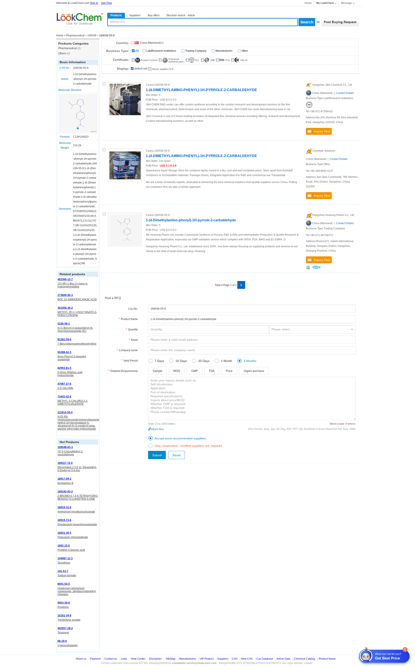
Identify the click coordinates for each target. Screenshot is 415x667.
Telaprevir (63, 632)
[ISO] (309, 104)
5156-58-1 (63, 323)
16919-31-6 (64, 507)
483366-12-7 (65, 279)
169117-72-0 (65, 462)
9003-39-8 (63, 602)
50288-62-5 (64, 352)
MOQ (176, 371)
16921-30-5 (64, 532)
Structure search (175, 15)
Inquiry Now (320, 131)
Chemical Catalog (304, 658)
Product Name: (129, 319)
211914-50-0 (65, 412)
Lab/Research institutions (161, 50)
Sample (157, 371)
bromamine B (65, 483)
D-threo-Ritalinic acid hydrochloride (69, 374)
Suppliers (134, 15)
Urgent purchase (254, 371)
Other (244, 50)
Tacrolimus (63, 562)
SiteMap (171, 658)
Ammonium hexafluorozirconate (76, 511)
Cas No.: (133, 308)
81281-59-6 (64, 339)
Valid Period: (130, 360)
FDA (212, 371)
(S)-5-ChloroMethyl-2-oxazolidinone (70, 453)
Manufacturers (223, 50)
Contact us (110, 658)
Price (229, 371)
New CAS (247, 658)
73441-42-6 (64, 396)
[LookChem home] (79, 19)
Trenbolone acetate (68, 619)
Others (64, 53)
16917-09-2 (64, 478)
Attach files (157, 429)
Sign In (94, 3)
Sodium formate (66, 575)
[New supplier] (160, 69)
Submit (157, 455)
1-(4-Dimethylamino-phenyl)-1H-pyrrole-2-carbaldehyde (191, 220)
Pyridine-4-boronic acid (71, 549)
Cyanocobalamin (67, 645)
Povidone (63, 607)
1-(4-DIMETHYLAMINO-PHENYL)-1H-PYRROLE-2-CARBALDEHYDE (201, 90)
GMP (194, 371)
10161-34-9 (64, 615)
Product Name (327, 658)
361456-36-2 (65, 307)
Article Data (283, 658)
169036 (91, 35)
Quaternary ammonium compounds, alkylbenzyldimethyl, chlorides (76, 591)
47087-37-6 (64, 383)
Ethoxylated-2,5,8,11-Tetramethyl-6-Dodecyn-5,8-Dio (77, 469)
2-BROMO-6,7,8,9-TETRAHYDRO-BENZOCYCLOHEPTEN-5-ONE (77, 497)
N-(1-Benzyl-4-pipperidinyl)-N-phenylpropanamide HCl (75, 329)
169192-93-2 (65, 491)
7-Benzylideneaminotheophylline (76, 343)
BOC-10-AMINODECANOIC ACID (77, 299)
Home (308, 3)
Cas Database (264, 658)
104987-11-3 (65, 558)
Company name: (128, 350)
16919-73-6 (64, 520)
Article (191, 15)
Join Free (106, 3)
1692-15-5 (63, 545)
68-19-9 (62, 641)
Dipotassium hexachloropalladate (77, 524)
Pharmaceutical (75, 35)
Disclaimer (155, 658)
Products (116, 15)
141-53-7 (62, 571)
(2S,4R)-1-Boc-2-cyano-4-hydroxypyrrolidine (72, 285)
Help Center (138, 658)
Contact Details (345, 93)
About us (81, 658)
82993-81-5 (64, 368)
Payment (95, 658)
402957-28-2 (65, 628)
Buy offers (154, 15)
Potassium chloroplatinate (72, 537)
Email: (134, 339)
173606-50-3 (65, 295)
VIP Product (207, 658)
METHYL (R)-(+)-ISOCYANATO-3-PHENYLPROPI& (77, 314)
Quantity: (133, 329)
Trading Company (195, 50)
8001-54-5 (63, 583)
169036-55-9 (80, 67)
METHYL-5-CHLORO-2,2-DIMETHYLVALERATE (72, 402)
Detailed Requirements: (124, 371)
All (137, 50)
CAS (235, 658)
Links (124, 658)
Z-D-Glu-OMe (65, 388)
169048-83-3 (65, 447)
